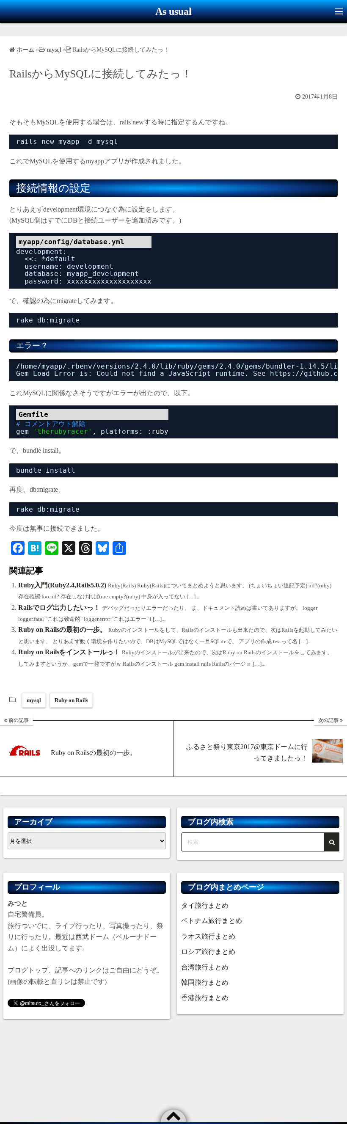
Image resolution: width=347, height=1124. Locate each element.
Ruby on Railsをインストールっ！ (69, 652)
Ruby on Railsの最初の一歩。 (62, 629)
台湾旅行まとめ (205, 967)
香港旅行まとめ (205, 997)
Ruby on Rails (71, 700)
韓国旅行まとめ (205, 982)
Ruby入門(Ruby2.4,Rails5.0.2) (62, 585)
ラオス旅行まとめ (208, 936)
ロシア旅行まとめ (208, 951)
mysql (34, 700)
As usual (173, 11)
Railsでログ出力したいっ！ (59, 607)
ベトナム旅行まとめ (211, 920)
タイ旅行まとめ (205, 905)
